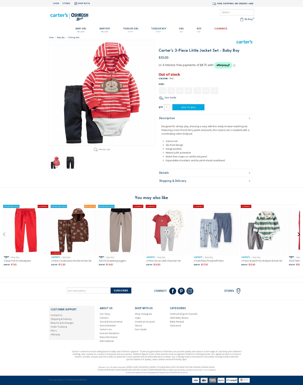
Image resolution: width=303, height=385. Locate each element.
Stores (66, 3)
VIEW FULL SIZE (104, 149)
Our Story (105, 313)
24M (214, 90)
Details (164, 172)
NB (162, 90)
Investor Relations (109, 333)
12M (197, 90)
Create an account (145, 321)
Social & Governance (111, 321)
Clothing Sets (73, 37)
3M (171, 90)
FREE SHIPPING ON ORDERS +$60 (235, 3)
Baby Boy (61, 37)
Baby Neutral (177, 321)
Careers (104, 317)
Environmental (108, 325)
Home (51, 37)
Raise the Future (108, 337)
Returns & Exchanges (62, 322)
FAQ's (54, 330)
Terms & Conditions (76, 379)
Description (167, 118)
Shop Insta (84, 3)
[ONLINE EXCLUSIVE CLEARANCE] (25, 231)
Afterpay (55, 334)
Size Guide (170, 97)
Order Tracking (59, 326)
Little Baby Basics (179, 317)
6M (180, 90)
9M (188, 90)
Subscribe (121, 290)
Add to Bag (188, 107)
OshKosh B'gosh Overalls (183, 313)
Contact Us (56, 315)
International (107, 340)
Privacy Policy (56, 379)
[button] (5, 234)
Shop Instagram (143, 313)
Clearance (175, 325)
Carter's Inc (106, 329)
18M (206, 90)
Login (56, 3)
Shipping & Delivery (172, 181)
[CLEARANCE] (168, 231)
